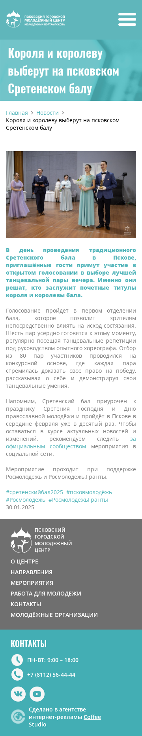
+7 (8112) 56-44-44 (51, 674)
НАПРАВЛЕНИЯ (31, 572)
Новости (47, 112)
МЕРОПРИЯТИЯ (32, 582)
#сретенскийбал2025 (34, 492)
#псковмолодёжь (89, 492)
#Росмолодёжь (25, 499)
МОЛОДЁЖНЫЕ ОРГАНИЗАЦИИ (54, 614)
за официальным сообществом (71, 442)
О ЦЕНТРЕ (24, 561)
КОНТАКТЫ (26, 604)
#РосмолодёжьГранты (78, 499)
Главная (17, 112)
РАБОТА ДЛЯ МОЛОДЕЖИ (46, 593)
